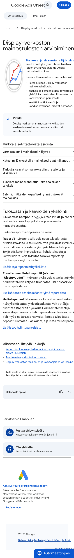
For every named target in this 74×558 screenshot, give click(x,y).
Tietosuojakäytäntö (29, 540)
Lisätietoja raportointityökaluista (24, 267)
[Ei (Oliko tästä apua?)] (70, 392)
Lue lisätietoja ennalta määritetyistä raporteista (34, 293)
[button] (5, 5)
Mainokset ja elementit (41, 60)
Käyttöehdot (48, 540)
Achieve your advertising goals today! (25, 485)
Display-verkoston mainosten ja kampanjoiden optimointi (39, 362)
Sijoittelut (67, 60)
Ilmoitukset (39, 16)
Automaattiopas (56, 553)
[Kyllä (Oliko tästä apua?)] (61, 392)
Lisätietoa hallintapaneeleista (22, 327)
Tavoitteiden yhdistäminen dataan (26, 357)
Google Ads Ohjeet (28, 5)
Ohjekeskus (15, 16)
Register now (13, 507)
